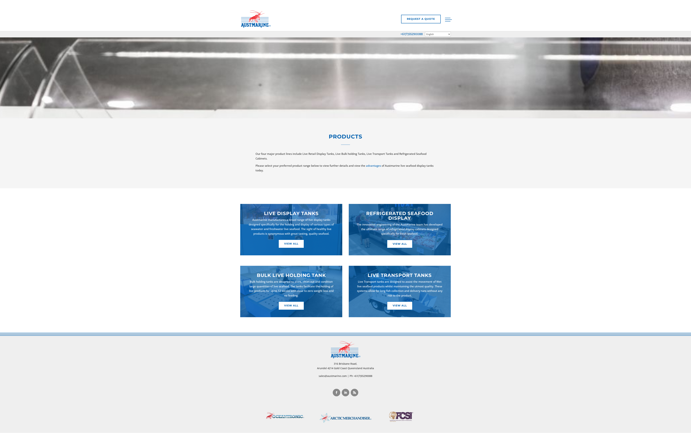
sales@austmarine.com (333, 376)
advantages (373, 165)
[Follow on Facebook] (336, 392)
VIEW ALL (400, 243)
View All (291, 243)
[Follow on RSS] (354, 392)
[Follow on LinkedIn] (345, 392)
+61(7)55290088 (411, 34)
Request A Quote (421, 18)
